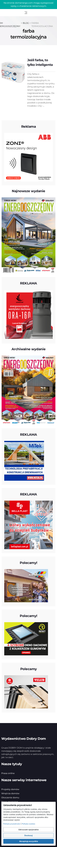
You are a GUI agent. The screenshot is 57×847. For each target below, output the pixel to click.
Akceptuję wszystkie (28, 841)
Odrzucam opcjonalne (28, 829)
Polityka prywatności (11, 824)
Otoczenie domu (10, 797)
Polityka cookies (28, 824)
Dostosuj (28, 835)
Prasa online (8, 773)
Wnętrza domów (10, 793)
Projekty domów (10, 789)
